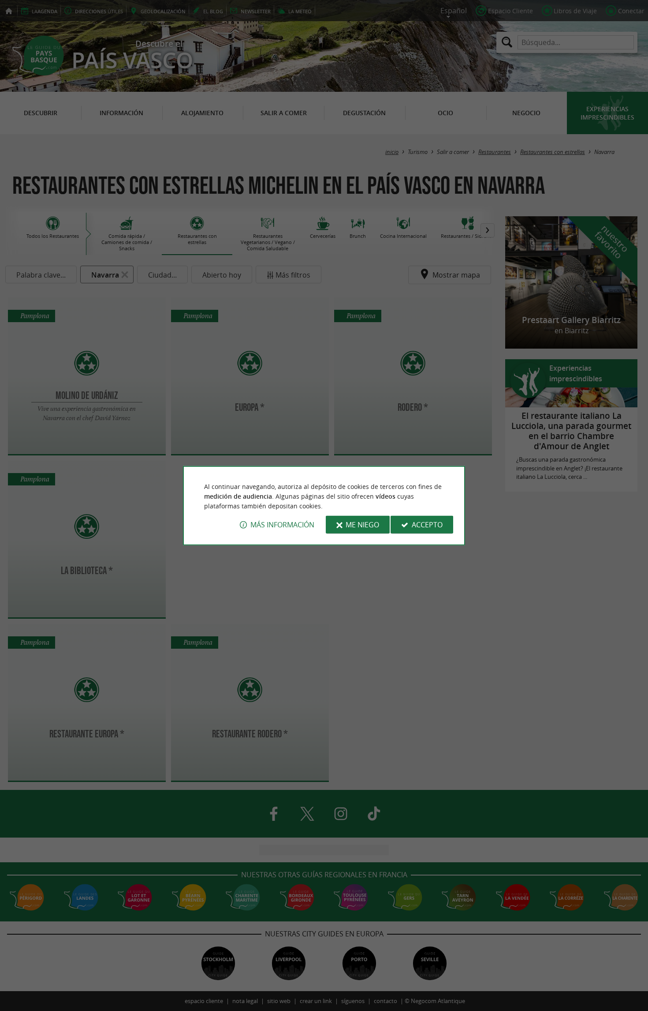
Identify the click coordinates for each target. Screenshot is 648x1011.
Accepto (427, 525)
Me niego (362, 525)
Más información (282, 525)
